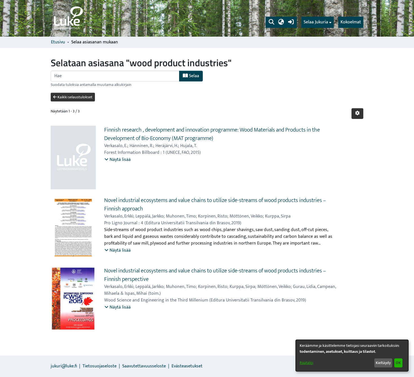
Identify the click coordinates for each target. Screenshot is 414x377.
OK (398, 363)
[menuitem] (317, 22)
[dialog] (352, 355)
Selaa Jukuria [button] (316, 22)
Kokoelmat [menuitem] (350, 22)
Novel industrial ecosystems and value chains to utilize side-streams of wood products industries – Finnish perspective (215, 275)
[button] (271, 22)
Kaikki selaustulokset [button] (74, 97)
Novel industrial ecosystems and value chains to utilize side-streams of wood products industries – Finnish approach (215, 205)
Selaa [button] (193, 76)
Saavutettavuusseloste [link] (144, 366)
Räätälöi (306, 363)
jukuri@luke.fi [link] (64, 366)
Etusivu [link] (58, 42)
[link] (68, 18)
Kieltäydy (383, 363)
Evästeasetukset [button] (187, 366)
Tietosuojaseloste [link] (100, 366)
